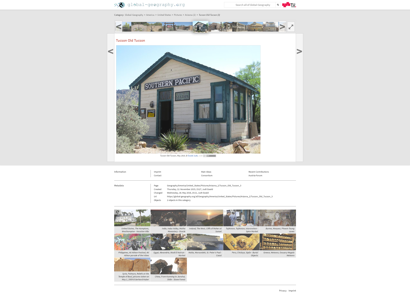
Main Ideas (206, 171)
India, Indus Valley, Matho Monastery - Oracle (173, 230)
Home (149, 5)
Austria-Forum (255, 175)
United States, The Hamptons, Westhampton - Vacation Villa (135, 230)
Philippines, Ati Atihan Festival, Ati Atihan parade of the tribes (133, 254)
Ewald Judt (192, 155)
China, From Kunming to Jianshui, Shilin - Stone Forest (170, 278)
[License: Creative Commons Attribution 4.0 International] (209, 155)
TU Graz (289, 4)
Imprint (157, 171)
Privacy (283, 290)
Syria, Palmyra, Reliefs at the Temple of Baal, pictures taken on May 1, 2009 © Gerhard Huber (133, 276)
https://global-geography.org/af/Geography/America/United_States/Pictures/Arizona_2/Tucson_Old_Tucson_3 (220, 196)
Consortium (207, 175)
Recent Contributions (259, 171)
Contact (157, 175)
